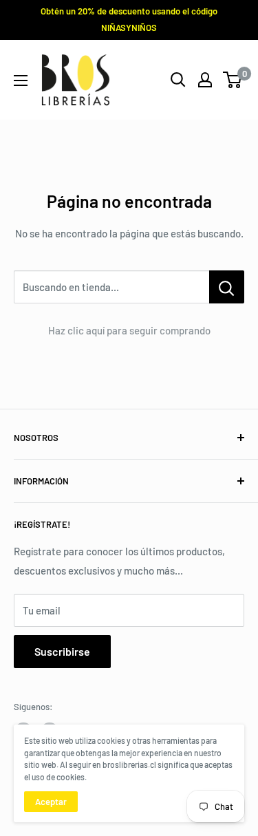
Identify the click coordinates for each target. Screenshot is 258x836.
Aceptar (51, 801)
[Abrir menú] (21, 80)
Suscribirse (62, 651)
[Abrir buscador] (178, 79)
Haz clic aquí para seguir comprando (129, 330)
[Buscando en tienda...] (226, 286)
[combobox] (111, 286)
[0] (232, 80)
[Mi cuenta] (205, 79)
